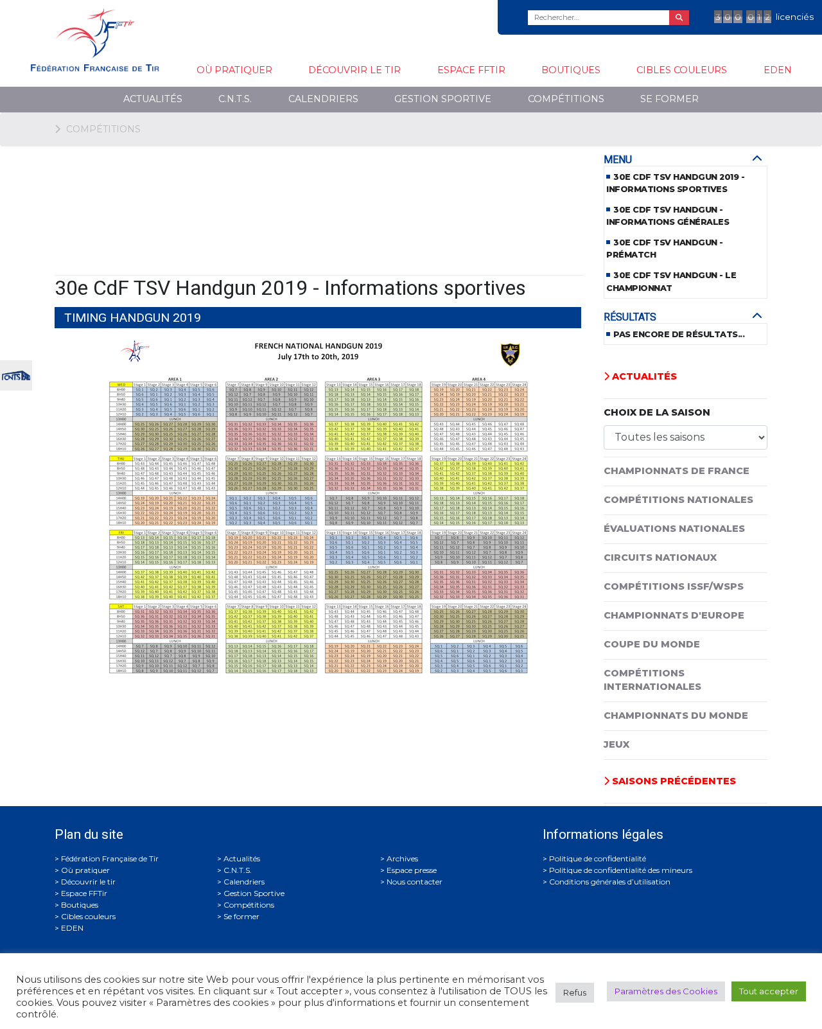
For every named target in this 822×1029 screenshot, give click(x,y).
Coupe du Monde (652, 644)
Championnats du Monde (676, 715)
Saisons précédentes (672, 781)
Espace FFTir (471, 70)
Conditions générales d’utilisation (609, 881)
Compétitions (566, 99)
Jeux (616, 744)
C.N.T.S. (235, 99)
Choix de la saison (657, 412)
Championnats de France (676, 471)
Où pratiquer (234, 70)
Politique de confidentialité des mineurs (620, 870)
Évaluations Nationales (674, 528)
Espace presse (412, 870)
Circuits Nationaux (660, 557)
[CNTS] (16, 374)
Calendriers (323, 99)
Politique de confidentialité (597, 858)
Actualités (152, 99)
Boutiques (570, 70)
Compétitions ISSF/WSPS (674, 586)
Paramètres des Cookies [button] (666, 991)
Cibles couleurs (681, 70)
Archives (402, 858)
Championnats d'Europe (674, 615)
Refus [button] (574, 992)
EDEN (778, 70)
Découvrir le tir (354, 70)
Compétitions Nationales (678, 500)
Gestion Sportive (442, 99)
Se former (669, 99)
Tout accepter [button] (768, 991)
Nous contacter (414, 881)
